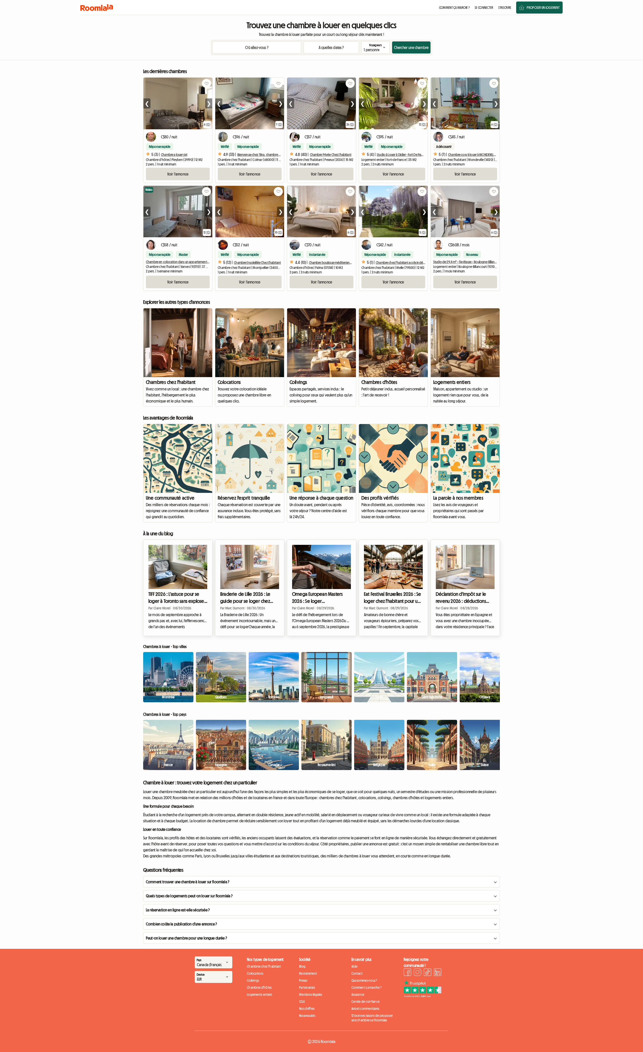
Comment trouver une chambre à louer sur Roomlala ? (187, 882)
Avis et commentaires (365, 1008)
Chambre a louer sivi (174, 154)
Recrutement (308, 973)
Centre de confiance (365, 1001)
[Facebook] (407, 972)
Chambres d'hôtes (379, 382)
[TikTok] (427, 972)
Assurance (357, 994)
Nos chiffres (306, 1008)
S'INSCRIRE (504, 7)
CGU (302, 1001)
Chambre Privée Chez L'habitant (330, 154)
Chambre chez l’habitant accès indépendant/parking (411, 262)
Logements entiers (452, 382)
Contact (356, 973)
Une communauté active (170, 497)
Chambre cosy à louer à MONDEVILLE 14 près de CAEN (482, 154)
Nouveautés (307, 1015)
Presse (303, 980)
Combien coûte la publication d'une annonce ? (181, 924)
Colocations (229, 382)
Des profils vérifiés (380, 497)
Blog (302, 966)
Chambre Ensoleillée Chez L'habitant (257, 262)
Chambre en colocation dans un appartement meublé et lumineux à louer (194, 262)
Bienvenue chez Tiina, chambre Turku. (261, 154)
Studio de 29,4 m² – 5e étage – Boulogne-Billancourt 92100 (471, 262)
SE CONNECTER (484, 7)
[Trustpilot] (422, 996)
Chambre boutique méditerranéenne (334, 262)
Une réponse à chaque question (321, 497)
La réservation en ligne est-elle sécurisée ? (178, 910)
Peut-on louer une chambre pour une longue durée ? (186, 938)
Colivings (298, 382)
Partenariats (307, 987)
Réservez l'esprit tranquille (244, 497)
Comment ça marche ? (366, 987)
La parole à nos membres (458, 497)
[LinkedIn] (437, 972)
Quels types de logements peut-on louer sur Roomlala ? (189, 896)
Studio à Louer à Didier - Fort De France (401, 154)
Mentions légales (310, 994)
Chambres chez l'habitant (171, 382)
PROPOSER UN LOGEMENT (543, 7)
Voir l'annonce (177, 174)
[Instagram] (417, 972)
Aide (354, 966)
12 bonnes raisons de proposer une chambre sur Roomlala (372, 1018)
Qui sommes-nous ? (364, 980)
